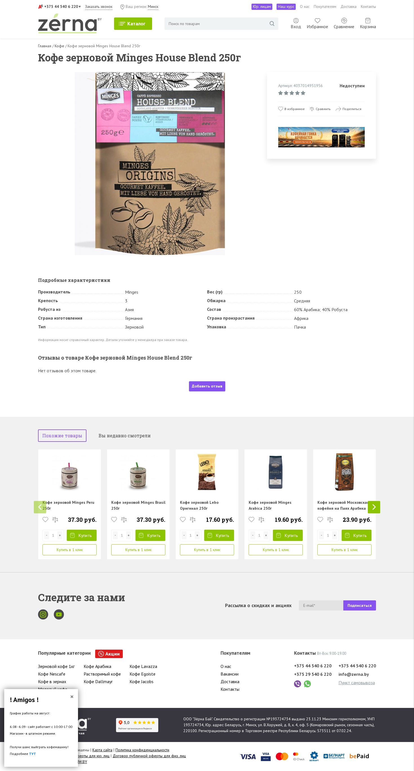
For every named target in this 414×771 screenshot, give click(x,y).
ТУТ (32, 754)
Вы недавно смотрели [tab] (125, 435)
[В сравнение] (55, 519)
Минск (153, 6)
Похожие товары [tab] (62, 435)
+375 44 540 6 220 (61, 6)
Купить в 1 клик (70, 549)
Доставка (348, 6)
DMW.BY (80, 761)
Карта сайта (102, 749)
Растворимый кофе (102, 674)
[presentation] (40, 507)
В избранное (294, 109)
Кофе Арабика (97, 666)
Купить (85, 535)
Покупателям (325, 6)
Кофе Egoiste (142, 674)
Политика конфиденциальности (142, 749)
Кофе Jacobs (141, 681)
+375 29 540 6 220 (312, 674)
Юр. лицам (262, 6)
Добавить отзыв (207, 386)
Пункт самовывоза (357, 682)
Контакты (368, 6)
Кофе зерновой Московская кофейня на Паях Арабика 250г (343, 508)
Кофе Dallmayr (98, 681)
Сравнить (323, 109)
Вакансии (230, 674)
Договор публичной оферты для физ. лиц (149, 755)
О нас (305, 6)
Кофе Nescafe (51, 674)
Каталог (136, 23)
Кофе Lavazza (143, 666)
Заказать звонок (98, 6)
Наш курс (286, 6)
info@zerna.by (354, 674)
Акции (112, 653)
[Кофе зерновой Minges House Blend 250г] (149, 163)
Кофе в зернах (52, 681)
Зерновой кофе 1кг (56, 666)
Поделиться (351, 109)
